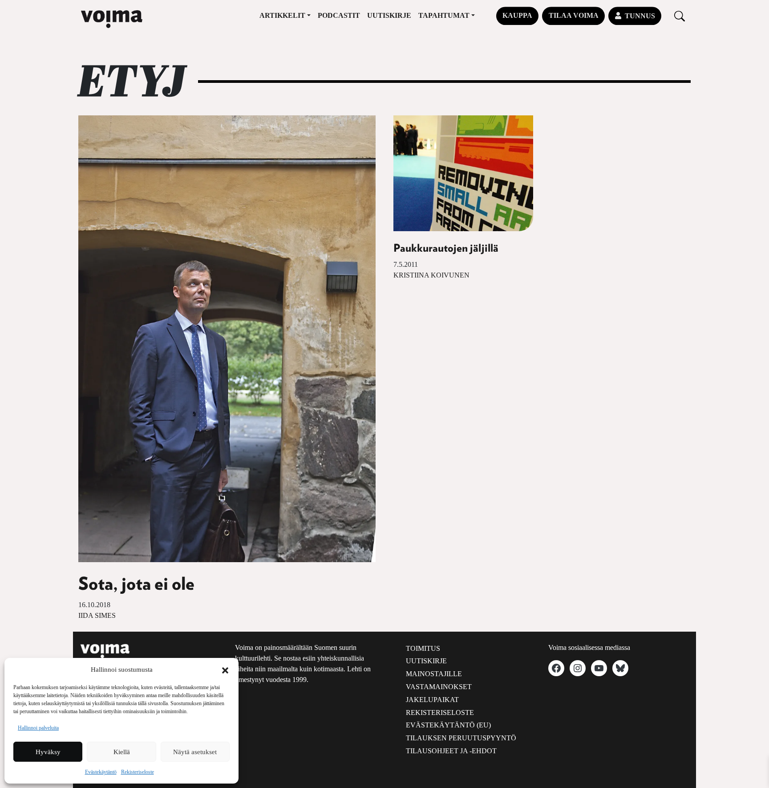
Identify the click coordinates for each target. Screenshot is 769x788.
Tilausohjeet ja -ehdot (451, 751)
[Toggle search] (679, 15)
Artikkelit (282, 15)
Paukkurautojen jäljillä (445, 248)
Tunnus (640, 16)
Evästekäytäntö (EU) (448, 725)
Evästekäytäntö (101, 772)
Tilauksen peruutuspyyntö (461, 738)
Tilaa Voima (574, 15)
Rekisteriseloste (137, 772)
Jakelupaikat (432, 699)
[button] (225, 669)
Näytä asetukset (195, 751)
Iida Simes (97, 615)
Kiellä (121, 751)
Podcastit (339, 15)
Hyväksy (48, 751)
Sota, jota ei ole (136, 584)
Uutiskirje (389, 15)
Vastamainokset (439, 686)
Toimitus (423, 648)
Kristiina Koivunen (431, 275)
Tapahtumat (443, 15)
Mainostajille (434, 674)
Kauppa (517, 15)
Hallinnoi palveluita (38, 728)
